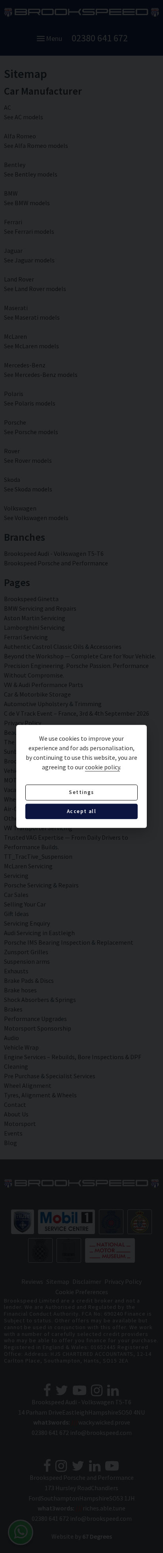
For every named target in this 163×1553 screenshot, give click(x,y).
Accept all (81, 811)
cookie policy (102, 767)
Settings (81, 792)
